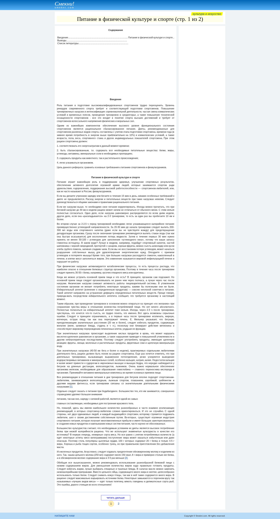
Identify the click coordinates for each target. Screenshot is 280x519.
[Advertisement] (202, 71)
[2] (126, 458)
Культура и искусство (206, 13)
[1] (71, 386)
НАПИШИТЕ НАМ (64, 516)
